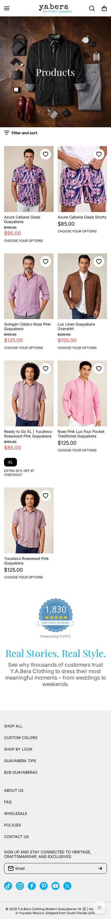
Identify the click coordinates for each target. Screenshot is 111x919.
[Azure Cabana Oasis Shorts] (82, 179)
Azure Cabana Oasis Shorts (82, 217)
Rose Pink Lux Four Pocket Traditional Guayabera (81, 433)
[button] (104, 8)
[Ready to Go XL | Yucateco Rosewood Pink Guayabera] (29, 393)
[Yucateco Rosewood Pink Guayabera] (29, 520)
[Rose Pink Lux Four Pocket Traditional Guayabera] (82, 393)
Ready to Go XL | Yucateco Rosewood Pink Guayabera (28, 433)
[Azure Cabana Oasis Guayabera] (29, 179)
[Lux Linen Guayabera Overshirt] (82, 286)
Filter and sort (24, 132)
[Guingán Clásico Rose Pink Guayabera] (29, 286)
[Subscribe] (100, 868)
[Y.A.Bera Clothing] (55, 8)
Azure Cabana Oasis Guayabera (22, 219)
